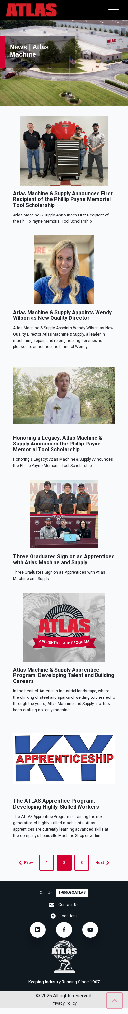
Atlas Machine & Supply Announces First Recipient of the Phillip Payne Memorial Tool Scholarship (63, 199)
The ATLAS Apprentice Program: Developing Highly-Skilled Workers (56, 804)
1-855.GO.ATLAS (72, 892)
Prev (28, 862)
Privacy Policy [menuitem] (64, 1003)
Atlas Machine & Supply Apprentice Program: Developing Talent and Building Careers (63, 675)
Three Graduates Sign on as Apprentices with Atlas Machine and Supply (64, 559)
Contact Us (68, 904)
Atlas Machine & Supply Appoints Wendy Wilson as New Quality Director (62, 315)
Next (99, 862)
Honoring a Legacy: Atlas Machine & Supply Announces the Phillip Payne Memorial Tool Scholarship (57, 443)
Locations (69, 916)
